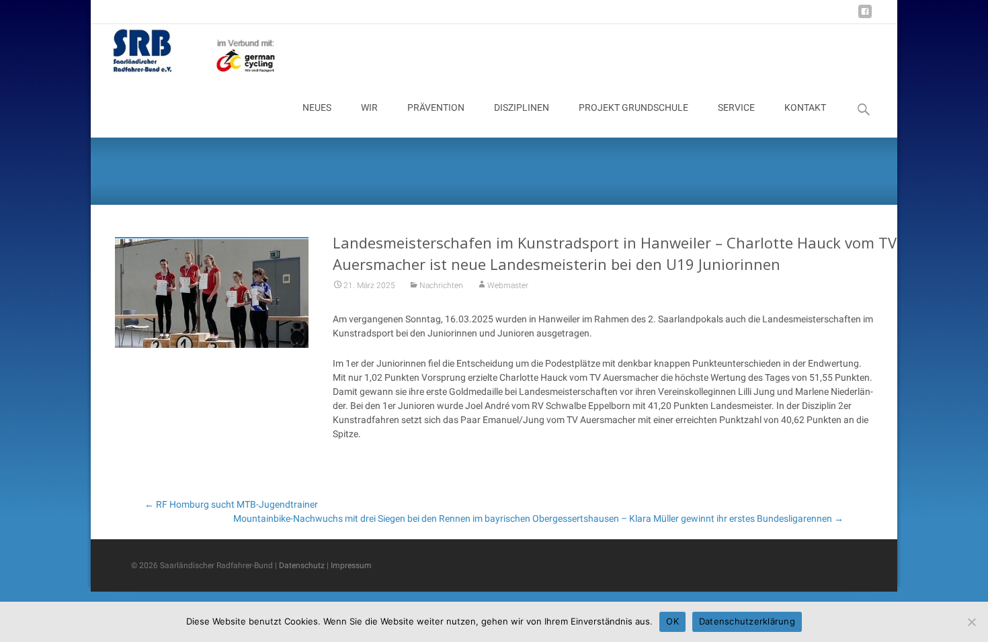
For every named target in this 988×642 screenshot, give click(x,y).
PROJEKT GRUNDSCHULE (633, 107)
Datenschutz (302, 565)
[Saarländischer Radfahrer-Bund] (184, 51)
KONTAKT (805, 107)
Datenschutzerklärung (747, 621)
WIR (369, 107)
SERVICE (736, 107)
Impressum (351, 565)
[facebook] (865, 16)
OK (672, 621)
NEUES (316, 107)
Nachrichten (441, 285)
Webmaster (507, 285)
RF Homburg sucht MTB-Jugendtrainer (231, 504)
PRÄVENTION (435, 107)
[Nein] (971, 622)
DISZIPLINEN (521, 107)
